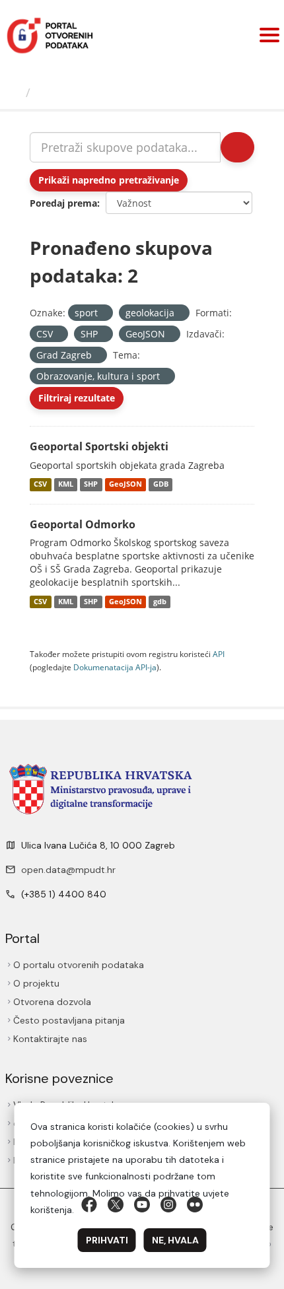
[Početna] (14, 92)
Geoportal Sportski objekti (99, 446)
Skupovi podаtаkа (90, 92)
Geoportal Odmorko (82, 524)
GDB (160, 484)
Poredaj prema (63, 203)
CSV (40, 484)
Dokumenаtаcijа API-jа (115, 667)
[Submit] (237, 147)
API (219, 653)
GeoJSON (125, 484)
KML (65, 484)
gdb (159, 601)
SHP (91, 484)
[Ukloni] (103, 313)
